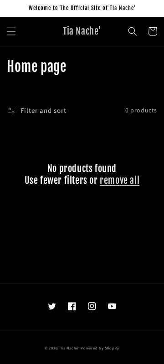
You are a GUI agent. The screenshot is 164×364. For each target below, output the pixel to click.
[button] (11, 31)
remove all (119, 180)
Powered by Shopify (100, 347)
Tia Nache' (70, 347)
